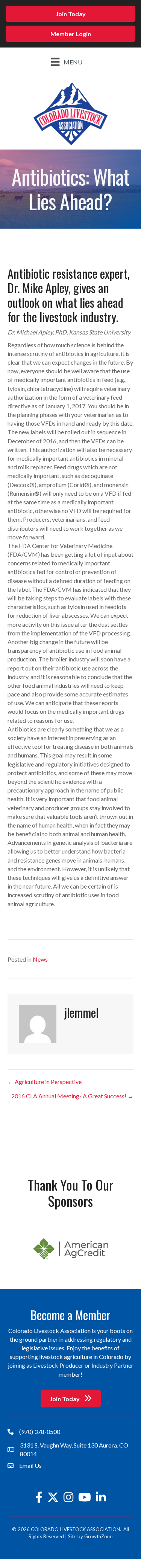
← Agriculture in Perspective (45, 1081)
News (40, 959)
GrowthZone (98, 1536)
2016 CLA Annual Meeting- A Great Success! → (72, 1095)
